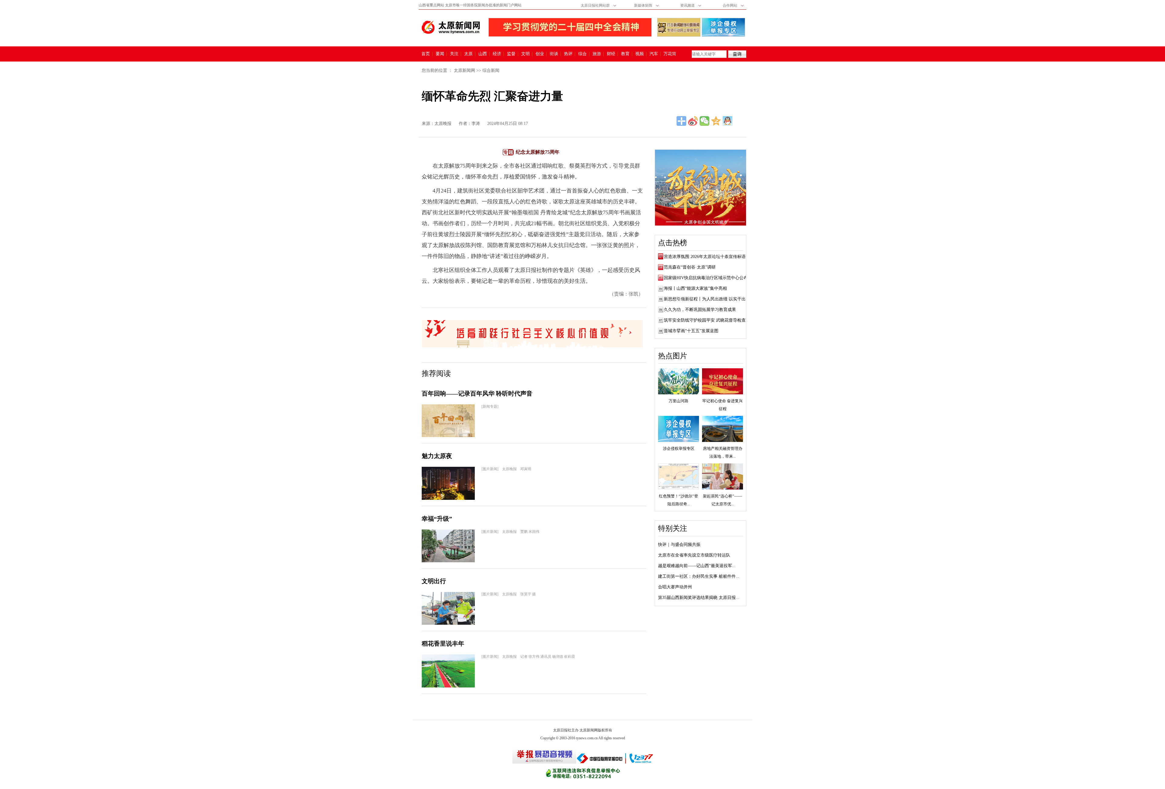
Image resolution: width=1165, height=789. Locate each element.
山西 (482, 54)
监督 (511, 54)
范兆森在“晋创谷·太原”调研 (690, 267)
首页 (425, 54)
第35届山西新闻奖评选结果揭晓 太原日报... (698, 597)
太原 (468, 54)
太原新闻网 (464, 70)
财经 (611, 54)
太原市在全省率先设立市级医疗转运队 (694, 555)
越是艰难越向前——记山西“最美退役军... (697, 565)
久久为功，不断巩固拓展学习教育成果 (700, 309)
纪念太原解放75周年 (537, 152)
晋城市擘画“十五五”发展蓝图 (691, 331)
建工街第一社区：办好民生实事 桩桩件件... (698, 576)
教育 (625, 54)
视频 (639, 54)
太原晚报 (442, 123)
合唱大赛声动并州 (675, 587)
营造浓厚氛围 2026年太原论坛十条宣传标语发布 (709, 256)
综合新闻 (490, 70)
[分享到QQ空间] (716, 121)
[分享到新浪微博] (693, 121)
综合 (582, 54)
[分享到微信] (704, 121)
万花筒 (669, 54)
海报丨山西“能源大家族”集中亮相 (695, 288)
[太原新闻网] (451, 27)
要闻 (440, 54)
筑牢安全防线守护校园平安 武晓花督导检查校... (709, 320)
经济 (497, 54)
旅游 (597, 54)
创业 (539, 54)
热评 (568, 54)
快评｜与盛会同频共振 (679, 544)
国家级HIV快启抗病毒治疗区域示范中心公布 (706, 278)
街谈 (554, 54)
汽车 (654, 54)
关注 (454, 54)
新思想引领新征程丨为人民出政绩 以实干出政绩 (709, 299)
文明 (525, 54)
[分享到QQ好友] (727, 121)
